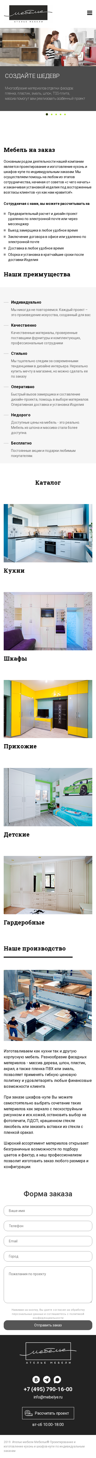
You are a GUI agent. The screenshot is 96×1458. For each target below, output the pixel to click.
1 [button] (47, 114)
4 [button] (60, 114)
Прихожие (20, 746)
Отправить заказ (48, 1325)
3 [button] (56, 114)
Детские (17, 834)
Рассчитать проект (52, 1413)
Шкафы (15, 658)
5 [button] (65, 114)
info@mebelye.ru (48, 1397)
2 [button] (51, 114)
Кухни (14, 570)
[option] (48, 69)
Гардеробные (24, 922)
